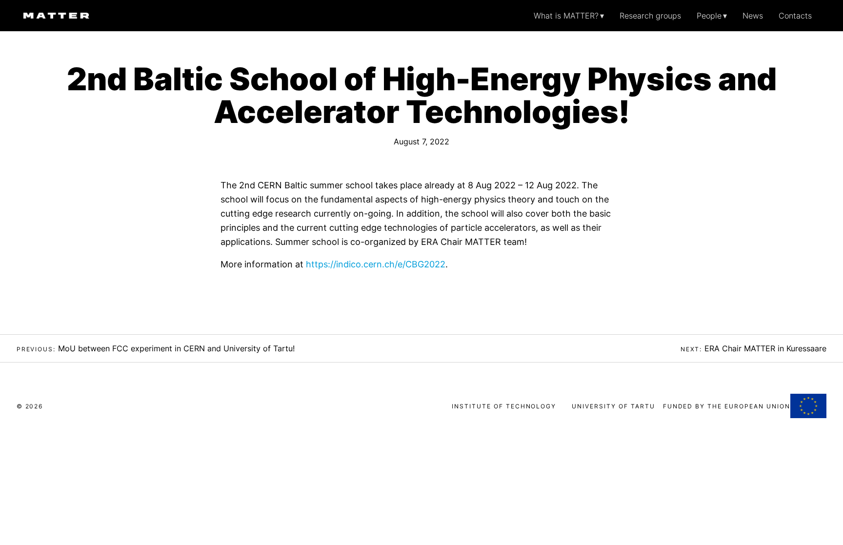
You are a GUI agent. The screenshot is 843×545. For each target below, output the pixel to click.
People (709, 15)
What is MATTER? (566, 15)
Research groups (650, 15)
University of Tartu (613, 406)
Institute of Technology (504, 406)
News (753, 15)
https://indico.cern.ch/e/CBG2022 (375, 264)
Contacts (795, 15)
